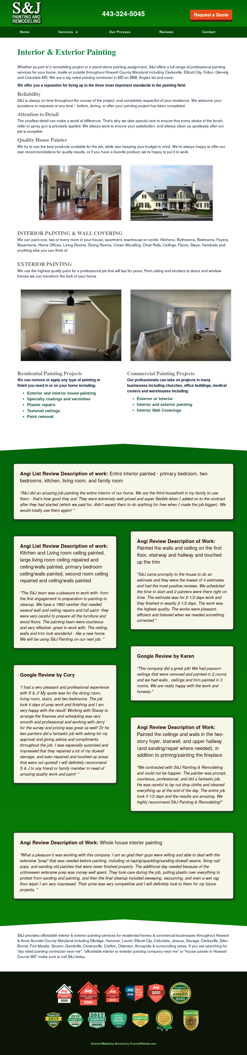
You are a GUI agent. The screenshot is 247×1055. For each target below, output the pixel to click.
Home (24, 32)
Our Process (119, 32)
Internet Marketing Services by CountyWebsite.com (123, 1043)
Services (65, 32)
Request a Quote (211, 15)
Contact (208, 32)
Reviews (166, 32)
